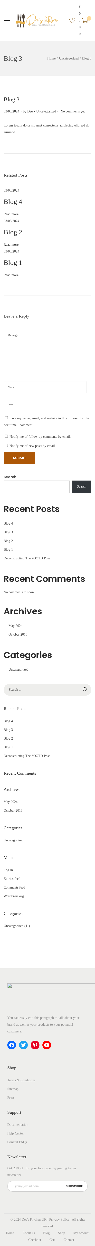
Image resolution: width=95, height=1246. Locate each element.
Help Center (15, 1133)
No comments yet (73, 111)
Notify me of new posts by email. (33, 446)
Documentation (17, 1125)
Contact (69, 1240)
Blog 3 (8, 532)
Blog (46, 1233)
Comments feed (14, 887)
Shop (61, 1233)
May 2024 (15, 626)
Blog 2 (13, 232)
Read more (11, 214)
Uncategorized (69, 58)
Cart (52, 1240)
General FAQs (17, 1142)
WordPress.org (14, 896)
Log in (8, 870)
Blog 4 (13, 201)
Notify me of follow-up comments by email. (40, 436)
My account (81, 1233)
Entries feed (12, 879)
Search (10, 477)
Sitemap (13, 1089)
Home (51, 58)
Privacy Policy (59, 1219)
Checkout (34, 1240)
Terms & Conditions (21, 1080)
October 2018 (18, 634)
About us (28, 1233)
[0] (85, 20)
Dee (30, 111)
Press (10, 1097)
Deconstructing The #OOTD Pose (27, 558)
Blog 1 (13, 262)
